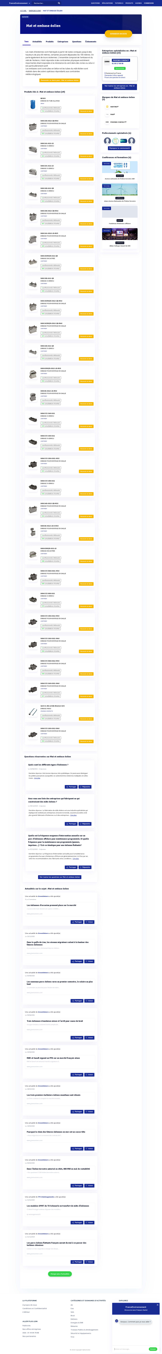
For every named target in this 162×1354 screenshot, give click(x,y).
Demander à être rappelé (114, 75)
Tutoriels (119, 3)
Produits (129, 3)
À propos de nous (30, 1305)
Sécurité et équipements (81, 1333)
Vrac (72, 1337)
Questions (95, 3)
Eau (72, 1308)
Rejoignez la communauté (119, 148)
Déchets (74, 1319)
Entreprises (63, 41)
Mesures (74, 1326)
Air (72, 1305)
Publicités (26, 1325)
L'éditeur (26, 1312)
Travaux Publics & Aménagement (84, 1330)
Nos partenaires (29, 1336)
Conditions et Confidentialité (35, 1308)
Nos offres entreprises (32, 1329)
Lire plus (37, 778)
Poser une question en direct (115, 77)
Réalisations (107, 3)
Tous (26, 41)
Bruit (73, 1315)
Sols (72, 1312)
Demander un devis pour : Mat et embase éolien (60, 80)
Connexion (149, 3)
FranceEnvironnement (18, 3)
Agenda (138, 3)
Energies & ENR (77, 1323)
